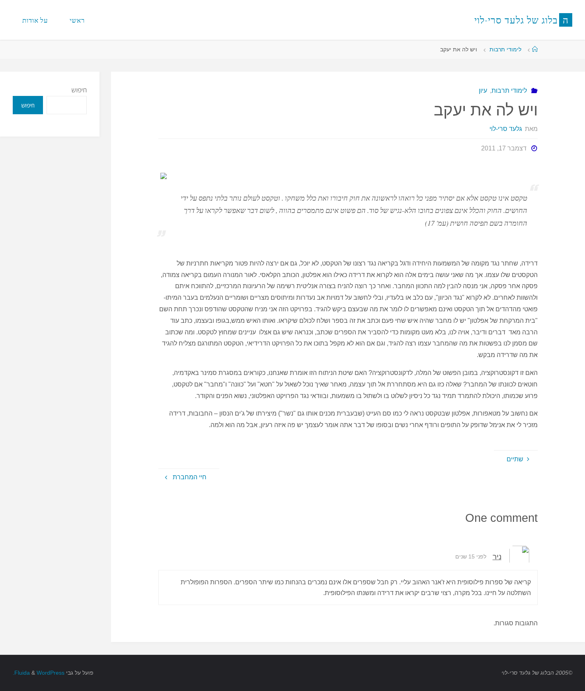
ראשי (77, 20)
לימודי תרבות (505, 49)
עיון (483, 90)
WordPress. (38, 673)
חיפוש (79, 90)
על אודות (35, 20)
